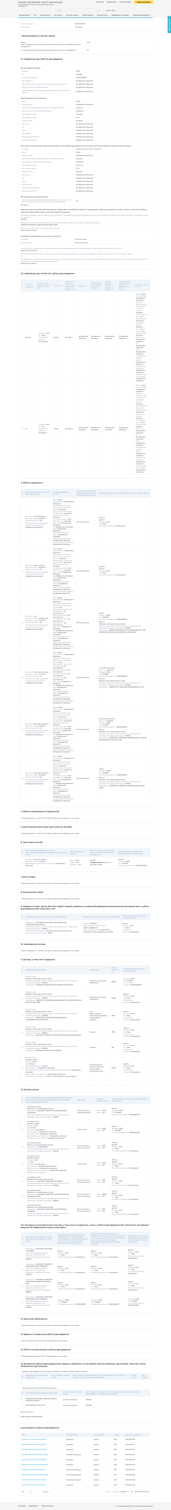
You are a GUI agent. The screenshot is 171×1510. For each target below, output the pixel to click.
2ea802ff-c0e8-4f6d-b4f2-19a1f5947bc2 (33, 1469)
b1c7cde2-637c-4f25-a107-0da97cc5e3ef (33, 1485)
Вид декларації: (24, 15)
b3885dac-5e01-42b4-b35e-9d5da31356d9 (35, 1464)
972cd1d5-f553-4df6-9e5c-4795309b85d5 (34, 1459)
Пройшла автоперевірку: (141, 15)
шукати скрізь (110, 10)
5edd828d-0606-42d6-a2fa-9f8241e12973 (34, 1449)
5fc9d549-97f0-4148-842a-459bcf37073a (34, 1479)
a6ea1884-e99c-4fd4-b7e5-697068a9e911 (34, 1444)
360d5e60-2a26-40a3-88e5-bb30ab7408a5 (35, 1474)
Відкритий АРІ (111, 2)
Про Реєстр (100, 2)
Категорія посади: (72, 15)
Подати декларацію (143, 2)
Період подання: (87, 15)
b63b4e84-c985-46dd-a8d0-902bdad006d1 (35, 1454)
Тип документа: (45, 15)
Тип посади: (58, 15)
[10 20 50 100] (27, 1491)
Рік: (35, 15)
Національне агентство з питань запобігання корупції (136, 1506)
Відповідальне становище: (120, 15)
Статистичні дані (125, 2)
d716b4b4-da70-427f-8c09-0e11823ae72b (34, 1439)
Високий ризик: (102, 15)
